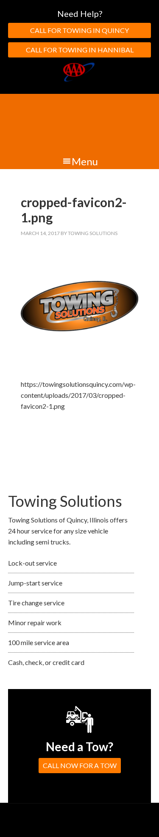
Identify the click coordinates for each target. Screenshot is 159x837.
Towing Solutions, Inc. (79, 123)
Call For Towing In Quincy (79, 30)
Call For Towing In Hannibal (80, 50)
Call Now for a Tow (80, 765)
